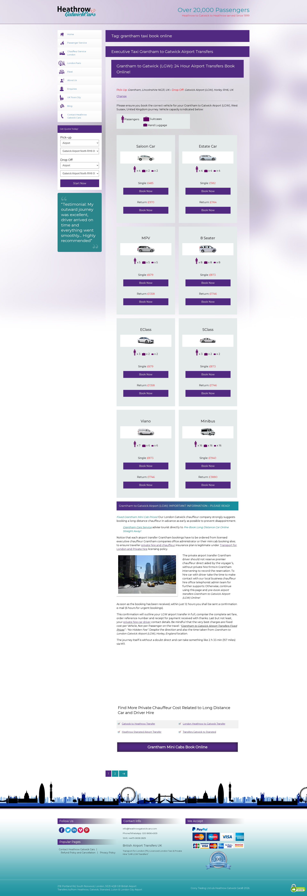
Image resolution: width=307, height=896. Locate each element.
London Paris (74, 63)
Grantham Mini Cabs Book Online (178, 747)
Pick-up (65, 137)
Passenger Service (77, 42)
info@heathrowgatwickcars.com (140, 828)
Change (122, 96)
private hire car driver (137, 622)
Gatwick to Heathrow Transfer (138, 723)
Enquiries (72, 89)
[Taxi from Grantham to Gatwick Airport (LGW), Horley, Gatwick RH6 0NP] (180, 672)
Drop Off (66, 160)
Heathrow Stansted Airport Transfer (141, 732)
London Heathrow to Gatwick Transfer (204, 723)
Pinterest (87, 830)
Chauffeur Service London (76, 53)
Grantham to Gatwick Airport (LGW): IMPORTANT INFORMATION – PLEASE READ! (174, 505)
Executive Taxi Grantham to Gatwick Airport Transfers (162, 51)
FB (62, 830)
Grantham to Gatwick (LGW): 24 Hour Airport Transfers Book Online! (176, 69)
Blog (69, 106)
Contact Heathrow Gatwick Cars (77, 116)
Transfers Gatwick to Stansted (199, 732)
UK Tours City (74, 97)
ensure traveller (147, 545)
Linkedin (74, 830)
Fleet (70, 71)
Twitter (68, 830)
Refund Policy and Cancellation (78, 852)
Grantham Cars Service (137, 527)
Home (70, 34)
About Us (72, 80)
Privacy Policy (107, 852)
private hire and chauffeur (158, 545)
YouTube (80, 830)
